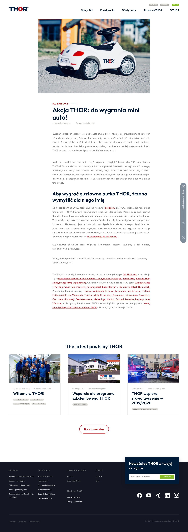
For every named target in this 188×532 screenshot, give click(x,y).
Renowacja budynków (46, 485)
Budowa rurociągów (17, 481)
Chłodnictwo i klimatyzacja (20, 485)
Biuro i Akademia (74, 481)
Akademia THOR (73, 497)
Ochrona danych (34, 521)
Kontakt (153, 5)
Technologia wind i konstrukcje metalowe (21, 495)
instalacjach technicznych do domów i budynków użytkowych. (90, 278)
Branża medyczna (45, 489)
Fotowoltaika (43, 481)
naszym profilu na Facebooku (102, 236)
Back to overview (94, 429)
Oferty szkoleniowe (75, 501)
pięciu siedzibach (94, 290)
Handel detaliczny (45, 498)
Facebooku (109, 207)
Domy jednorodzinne (46, 494)
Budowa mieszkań (45, 476)
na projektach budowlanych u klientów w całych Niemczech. (118, 286)
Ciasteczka (12, 521)
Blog (97, 481)
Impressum (22, 521)
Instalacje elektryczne (18, 489)
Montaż (70, 476)
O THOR (99, 476)
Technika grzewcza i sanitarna (21, 476)
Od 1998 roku (130, 274)
